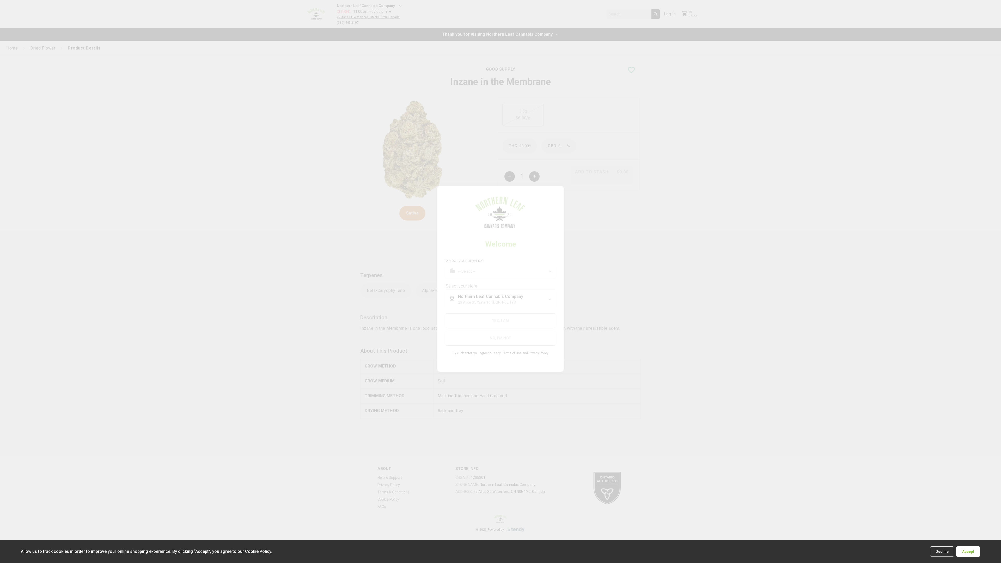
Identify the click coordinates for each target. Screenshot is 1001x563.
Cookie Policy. (258, 551)
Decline (942, 551)
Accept (968, 551)
